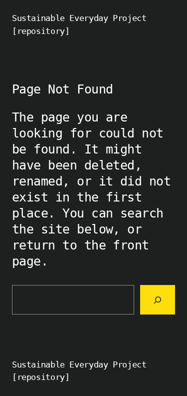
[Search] (157, 299)
